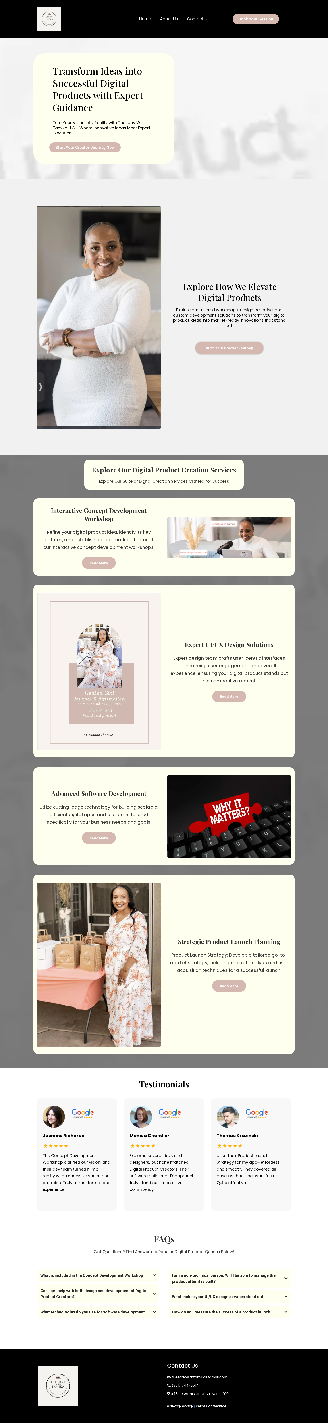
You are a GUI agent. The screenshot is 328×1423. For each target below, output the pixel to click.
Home (145, 19)
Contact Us (198, 19)
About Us (169, 19)
